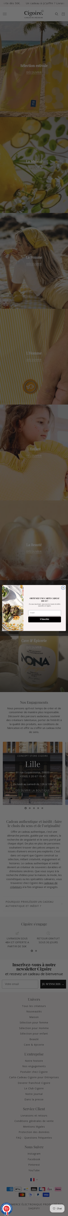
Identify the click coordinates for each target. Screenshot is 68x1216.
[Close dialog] (63, 588)
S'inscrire (44, 619)
